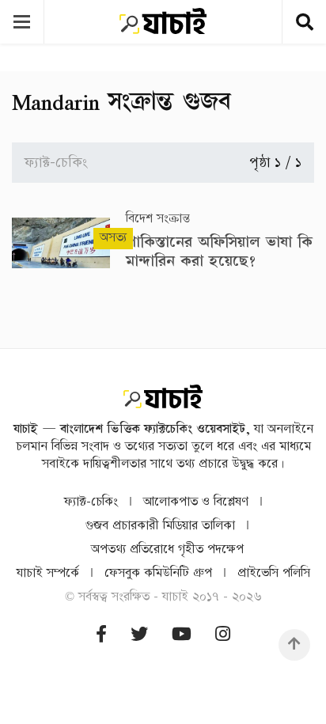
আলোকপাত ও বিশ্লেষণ (195, 502)
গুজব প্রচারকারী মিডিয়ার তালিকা (160, 526)
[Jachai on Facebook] (101, 635)
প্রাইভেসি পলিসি (273, 573)
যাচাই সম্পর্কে (48, 573)
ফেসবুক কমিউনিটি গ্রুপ (158, 573)
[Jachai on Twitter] (139, 635)
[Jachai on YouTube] (181, 635)
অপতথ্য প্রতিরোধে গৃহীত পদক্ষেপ (167, 549)
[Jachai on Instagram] (222, 635)
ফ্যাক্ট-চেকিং (91, 502)
